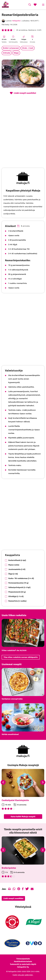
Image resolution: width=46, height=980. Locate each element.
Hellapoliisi (16, 21)
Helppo (16, 53)
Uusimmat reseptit (12, 664)
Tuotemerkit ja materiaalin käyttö (23, 964)
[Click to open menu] (43, 5)
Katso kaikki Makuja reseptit (23, 816)
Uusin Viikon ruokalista (14, 615)
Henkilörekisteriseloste (23, 961)
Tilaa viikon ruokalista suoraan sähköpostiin (21, 657)
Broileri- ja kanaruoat (11, 48)
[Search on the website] (29, 5)
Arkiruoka (6, 53)
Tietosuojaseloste (23, 959)
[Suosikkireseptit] (35, 5)
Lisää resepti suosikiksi (13, 898)
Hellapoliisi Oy (23, 967)
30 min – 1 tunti (27, 48)
